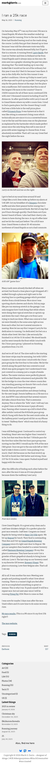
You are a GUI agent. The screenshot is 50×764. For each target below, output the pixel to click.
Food (4, 672)
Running (18, 20)
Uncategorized (8, 694)
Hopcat (11, 538)
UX (3, 698)
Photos (5, 681)
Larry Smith (38, 53)
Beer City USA (31, 535)
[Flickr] (29, 750)
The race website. (9, 623)
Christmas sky (8, 714)
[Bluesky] (20, 750)
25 (3, 736)
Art (3, 668)
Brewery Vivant (32, 562)
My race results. (9, 614)
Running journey (9, 729)
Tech (4, 689)
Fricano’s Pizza (14, 111)
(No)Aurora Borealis (11, 721)
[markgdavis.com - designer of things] (11, 3)
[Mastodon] (25, 750)
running (12, 634)
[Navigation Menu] (45, 3)
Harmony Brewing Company (20, 550)
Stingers (33, 203)
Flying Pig (14, 594)
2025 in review (8, 706)
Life (3, 676)
